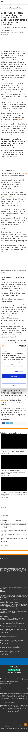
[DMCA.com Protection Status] (14, 718)
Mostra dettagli (19, 371)
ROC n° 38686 (21, 708)
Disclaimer (14, 730)
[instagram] (17, 725)
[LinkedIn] (13, 725)
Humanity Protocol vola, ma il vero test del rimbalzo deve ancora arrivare (11, 635)
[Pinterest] (12, 725)
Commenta (5, 34)
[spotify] (19, 725)
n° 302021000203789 (10, 696)
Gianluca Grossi (5, 32)
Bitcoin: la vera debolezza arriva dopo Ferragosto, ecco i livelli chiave (10, 652)
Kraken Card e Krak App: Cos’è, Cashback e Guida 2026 (14, 534)
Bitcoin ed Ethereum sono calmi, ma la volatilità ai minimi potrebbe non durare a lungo (13, 646)
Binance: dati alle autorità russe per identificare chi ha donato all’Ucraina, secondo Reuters (14, 450)
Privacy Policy (16, 728)
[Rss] (7, 725)
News (22, 32)
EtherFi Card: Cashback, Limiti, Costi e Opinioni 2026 (13, 530)
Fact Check (23, 726)
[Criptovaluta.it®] (14, 2)
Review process (4, 728)
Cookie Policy (23, 728)
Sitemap (11, 728)
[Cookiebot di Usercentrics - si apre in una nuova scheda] (19, 346)
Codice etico (17, 726)
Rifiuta (14, 385)
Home (1, 7)
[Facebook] (8, 725)
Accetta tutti (14, 376)
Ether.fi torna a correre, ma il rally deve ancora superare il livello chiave (13, 630)
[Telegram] (21, 725)
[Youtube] (15, 725)
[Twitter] (10, 725)
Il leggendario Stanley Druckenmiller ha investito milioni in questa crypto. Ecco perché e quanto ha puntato (14, 472)
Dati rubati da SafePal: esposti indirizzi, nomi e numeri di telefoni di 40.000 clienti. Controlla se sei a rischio (14, 494)
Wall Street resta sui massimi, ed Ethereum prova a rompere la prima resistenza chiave (12, 641)
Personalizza (13, 380)
